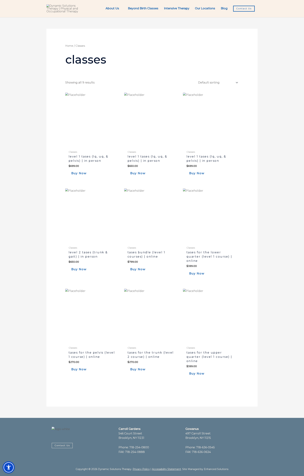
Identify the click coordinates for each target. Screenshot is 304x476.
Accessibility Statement (166, 469)
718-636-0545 (205, 447)
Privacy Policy (141, 469)
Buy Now (79, 173)
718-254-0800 (139, 447)
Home (69, 45)
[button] (244, 9)
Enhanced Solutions (216, 469)
